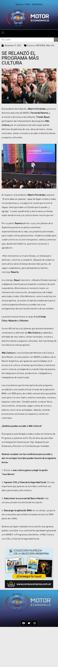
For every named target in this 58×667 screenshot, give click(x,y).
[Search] (56, 39)
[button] (2, 32)
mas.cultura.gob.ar (21, 470)
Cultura (31, 45)
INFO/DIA (40, 45)
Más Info (50, 45)
